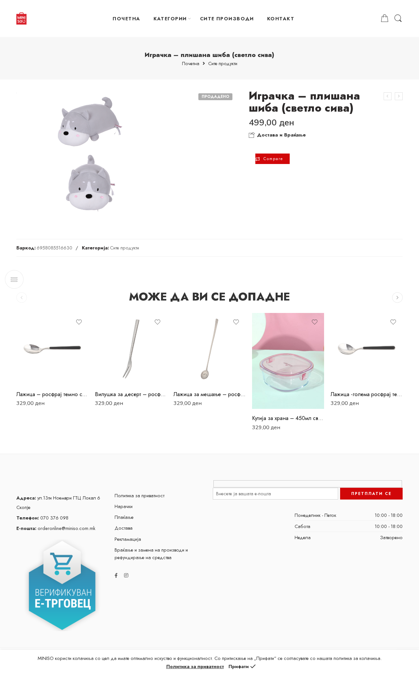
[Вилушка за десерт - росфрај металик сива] (131, 349)
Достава (124, 527)
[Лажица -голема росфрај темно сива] (367, 349)
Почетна (190, 63)
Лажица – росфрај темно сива (52, 394)
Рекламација (128, 539)
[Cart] (385, 18)
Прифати (238, 666)
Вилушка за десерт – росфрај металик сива (131, 394)
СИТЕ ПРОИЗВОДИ (227, 18)
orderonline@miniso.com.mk (55, 528)
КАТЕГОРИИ (170, 18)
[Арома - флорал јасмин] (388, 96)
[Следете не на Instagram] (126, 575)
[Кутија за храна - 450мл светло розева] (288, 361)
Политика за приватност (139, 495)
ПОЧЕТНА (126, 18)
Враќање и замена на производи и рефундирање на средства (151, 553)
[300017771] (89, 153)
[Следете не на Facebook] (116, 575)
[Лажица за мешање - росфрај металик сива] (209, 349)
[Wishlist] (79, 322)
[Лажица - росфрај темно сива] (52, 349)
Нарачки (124, 506)
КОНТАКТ (280, 18)
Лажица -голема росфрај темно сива (367, 394)
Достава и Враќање (280, 134)
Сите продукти (222, 63)
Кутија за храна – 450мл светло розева (288, 418)
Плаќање (124, 517)
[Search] (398, 18)
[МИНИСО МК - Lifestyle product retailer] (21, 18)
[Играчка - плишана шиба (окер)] (399, 96)
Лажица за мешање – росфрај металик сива (209, 394)
